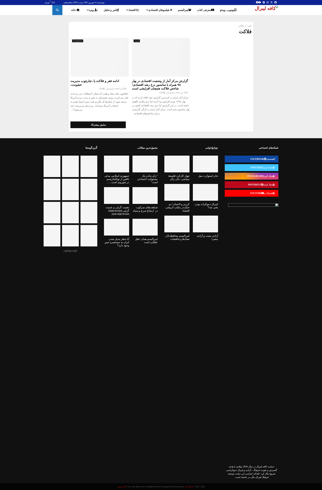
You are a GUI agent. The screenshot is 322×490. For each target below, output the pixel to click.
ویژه (91, 10)
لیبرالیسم (183, 10)
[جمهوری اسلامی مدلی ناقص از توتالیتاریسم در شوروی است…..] (116, 164)
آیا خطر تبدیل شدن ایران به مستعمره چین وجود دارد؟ (116, 242)
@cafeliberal (70, 250)
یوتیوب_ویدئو (227, 10)
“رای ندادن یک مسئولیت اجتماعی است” (147, 179)
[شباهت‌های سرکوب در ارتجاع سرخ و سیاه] (145, 195)
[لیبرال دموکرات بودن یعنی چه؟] (205, 192)
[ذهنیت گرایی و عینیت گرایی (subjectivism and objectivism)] (116, 195)
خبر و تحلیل (110, 10)
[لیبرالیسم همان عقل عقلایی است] (145, 227)
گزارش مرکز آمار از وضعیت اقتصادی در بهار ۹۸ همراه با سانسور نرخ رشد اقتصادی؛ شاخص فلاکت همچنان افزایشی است (160, 84)
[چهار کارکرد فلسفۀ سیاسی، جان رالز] (177, 164)
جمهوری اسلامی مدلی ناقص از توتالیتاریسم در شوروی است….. (116, 179)
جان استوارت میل (208, 175)
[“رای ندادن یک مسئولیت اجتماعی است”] (145, 164)
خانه (73, 10)
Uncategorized (77, 41)
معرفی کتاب (204, 10)
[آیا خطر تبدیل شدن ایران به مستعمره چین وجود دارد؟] (116, 227)
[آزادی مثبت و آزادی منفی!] (205, 224)
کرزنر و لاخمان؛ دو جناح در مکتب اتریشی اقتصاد (177, 207)
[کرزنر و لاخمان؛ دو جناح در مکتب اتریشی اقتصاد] (177, 192)
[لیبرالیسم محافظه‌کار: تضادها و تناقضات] (177, 224)
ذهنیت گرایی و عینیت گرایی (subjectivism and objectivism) (117, 210)
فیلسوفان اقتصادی (159, 10)
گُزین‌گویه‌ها (91, 147)
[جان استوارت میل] (205, 164)
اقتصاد (132, 10)
